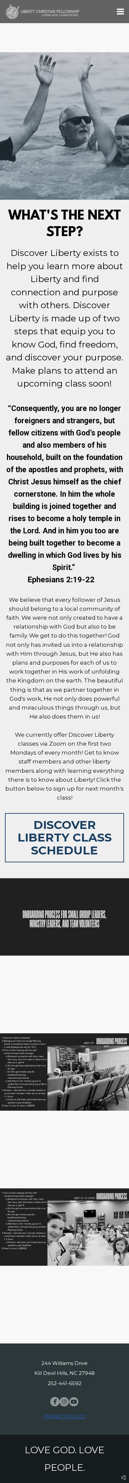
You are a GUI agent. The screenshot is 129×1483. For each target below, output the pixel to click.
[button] (64, 838)
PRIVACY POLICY (64, 1416)
